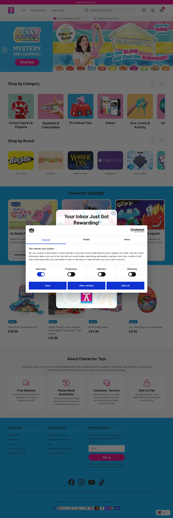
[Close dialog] (114, 213)
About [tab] (127, 239)
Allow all (125, 285)
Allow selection (86, 285)
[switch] (71, 274)
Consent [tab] (46, 240)
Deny (47, 285)
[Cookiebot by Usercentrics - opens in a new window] (132, 230)
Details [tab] (86, 239)
